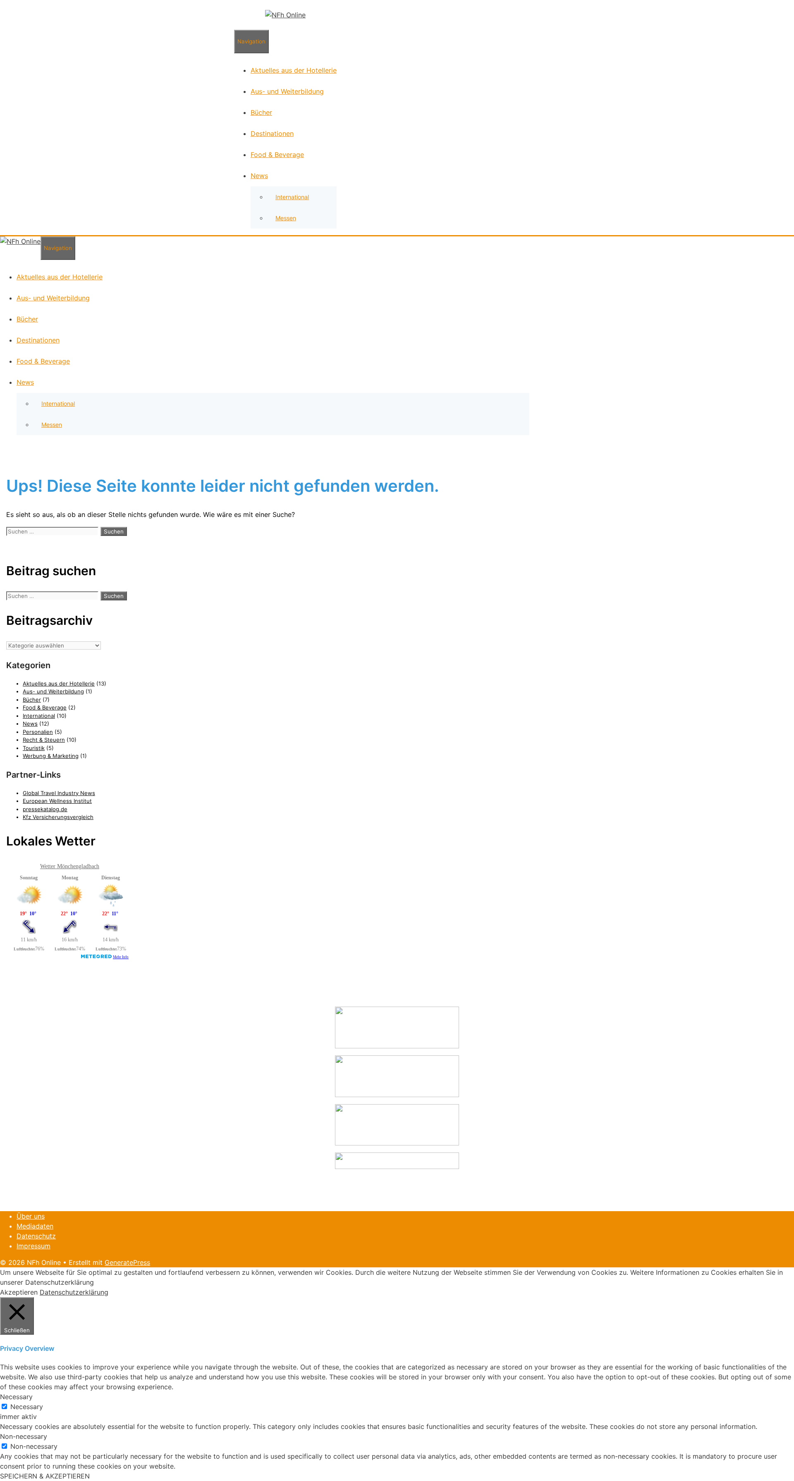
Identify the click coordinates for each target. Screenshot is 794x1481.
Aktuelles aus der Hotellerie (294, 70)
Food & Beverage (277, 154)
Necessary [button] (16, 1397)
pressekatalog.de (45, 809)
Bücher (261, 112)
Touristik (34, 748)
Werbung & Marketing (51, 755)
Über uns (31, 1216)
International (292, 196)
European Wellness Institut (57, 801)
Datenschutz (36, 1236)
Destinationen (272, 133)
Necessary (26, 1406)
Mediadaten (35, 1226)
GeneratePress (127, 1262)
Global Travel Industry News (59, 793)
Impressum (33, 1246)
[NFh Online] (285, 15)
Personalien (38, 732)
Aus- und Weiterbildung (287, 91)
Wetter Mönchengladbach (69, 866)
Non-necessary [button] (23, 1436)
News (259, 175)
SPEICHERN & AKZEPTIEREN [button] (45, 1476)
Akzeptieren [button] (19, 1292)
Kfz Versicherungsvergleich (58, 817)
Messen (285, 217)
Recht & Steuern (44, 739)
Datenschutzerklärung (74, 1292)
